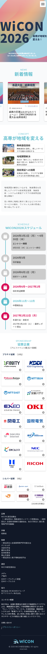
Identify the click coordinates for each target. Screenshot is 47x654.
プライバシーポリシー (11, 627)
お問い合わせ (6, 622)
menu (43, 4)
